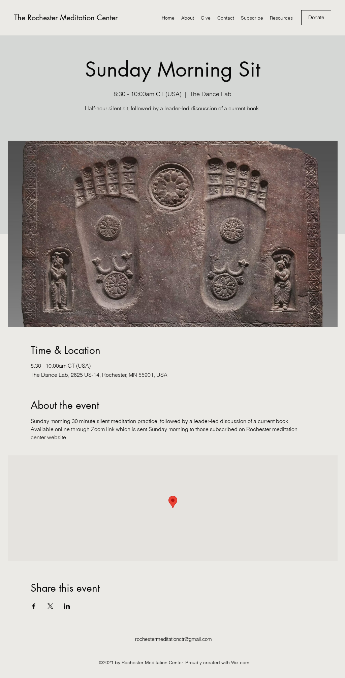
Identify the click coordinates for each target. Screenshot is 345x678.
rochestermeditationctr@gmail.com (173, 639)
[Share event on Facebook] (34, 606)
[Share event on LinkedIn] (67, 606)
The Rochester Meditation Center (66, 17)
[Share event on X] (50, 606)
